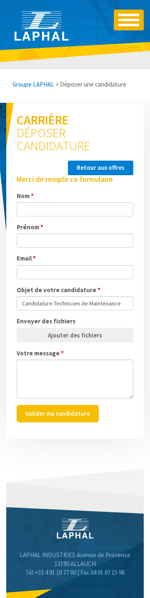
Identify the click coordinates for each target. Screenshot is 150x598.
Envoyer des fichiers (46, 321)
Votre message (40, 353)
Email (26, 258)
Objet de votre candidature (58, 290)
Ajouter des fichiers (75, 335)
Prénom (30, 227)
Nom (25, 196)
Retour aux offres (101, 167)
